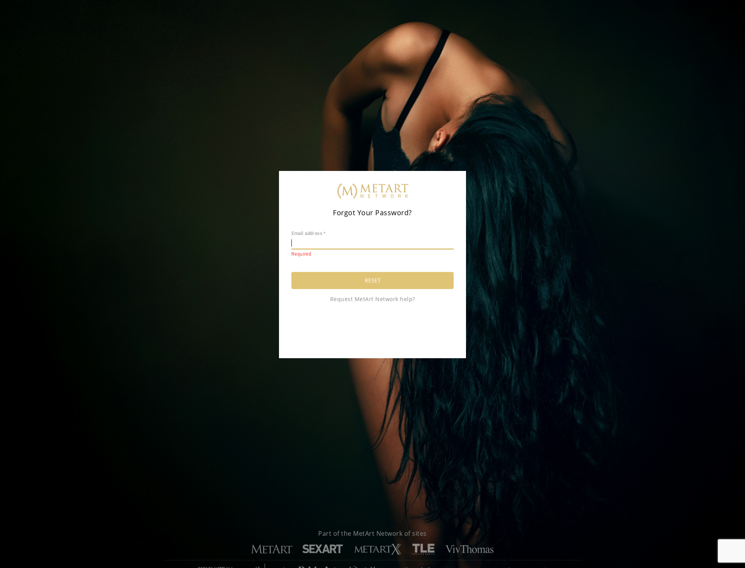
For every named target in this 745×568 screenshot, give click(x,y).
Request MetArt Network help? (372, 299)
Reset (373, 280)
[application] (2, 566)
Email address (308, 234)
